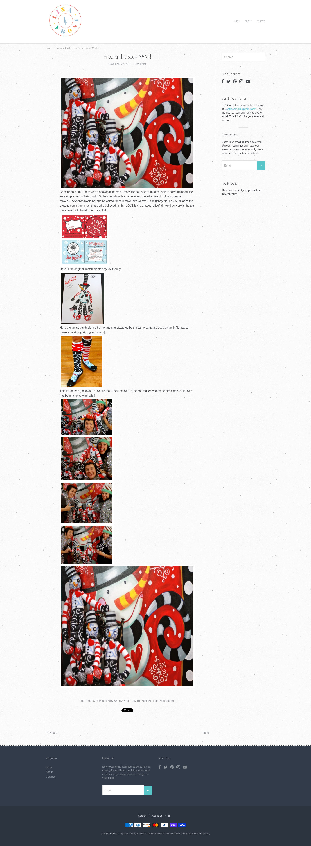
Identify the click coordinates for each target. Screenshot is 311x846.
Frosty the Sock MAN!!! (85, 48)
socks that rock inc (163, 700)
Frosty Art (111, 700)
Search (142, 815)
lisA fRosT (125, 700)
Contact (260, 21)
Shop (237, 21)
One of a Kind (62, 48)
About (248, 21)
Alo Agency (204, 833)
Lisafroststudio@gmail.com (240, 108)
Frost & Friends (95, 700)
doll (82, 700)
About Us (157, 815)
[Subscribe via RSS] (169, 815)
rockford (146, 700)
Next (206, 732)
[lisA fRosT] (65, 37)
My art (136, 700)
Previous (51, 732)
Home (49, 48)
